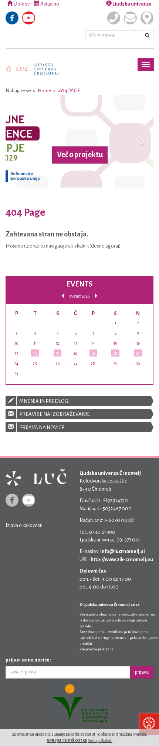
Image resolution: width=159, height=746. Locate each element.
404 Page (69, 90)
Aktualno (49, 4)
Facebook (12, 17)
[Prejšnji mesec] (63, 296)
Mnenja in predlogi (44, 401)
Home (44, 90)
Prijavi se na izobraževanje (54, 414)
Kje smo (147, 17)
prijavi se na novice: (28, 660)
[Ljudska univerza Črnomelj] (32, 64)
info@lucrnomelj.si (122, 551)
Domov (21, 4)
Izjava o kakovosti (24, 525)
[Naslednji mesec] (96, 296)
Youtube (28, 17)
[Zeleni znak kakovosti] (79, 703)
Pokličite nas (113, 17)
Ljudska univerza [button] (132, 4)
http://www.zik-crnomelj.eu (122, 559)
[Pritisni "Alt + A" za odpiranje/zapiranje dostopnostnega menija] (149, 724)
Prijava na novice (41, 427)
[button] (17, 141)
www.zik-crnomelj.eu (138, 614)
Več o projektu (80, 155)
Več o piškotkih (100, 740)
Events (79, 284)
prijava (142, 672)
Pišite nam (130, 17)
